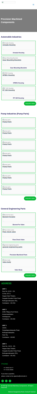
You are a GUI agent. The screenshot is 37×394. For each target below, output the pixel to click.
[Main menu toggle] (33, 5)
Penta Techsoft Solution (28, 392)
